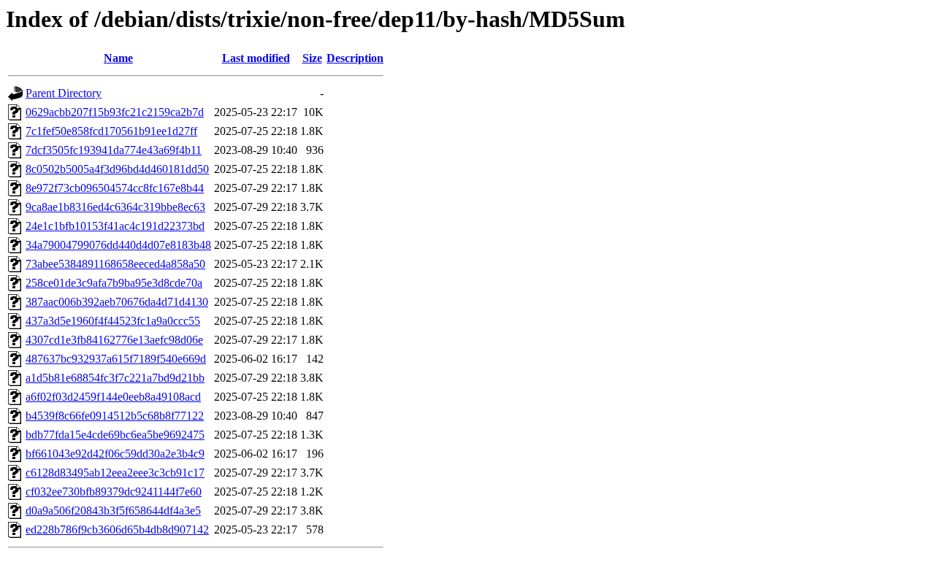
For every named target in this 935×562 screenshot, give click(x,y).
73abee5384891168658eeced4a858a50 (115, 264)
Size (312, 58)
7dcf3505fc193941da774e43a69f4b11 (114, 150)
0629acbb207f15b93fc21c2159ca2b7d (115, 112)
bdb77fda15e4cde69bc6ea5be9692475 (115, 434)
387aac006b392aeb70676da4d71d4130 (117, 302)
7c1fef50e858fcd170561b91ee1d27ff (111, 131)
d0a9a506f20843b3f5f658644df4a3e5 (113, 510)
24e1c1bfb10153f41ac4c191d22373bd (115, 226)
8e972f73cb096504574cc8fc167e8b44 (115, 188)
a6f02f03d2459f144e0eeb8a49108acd (113, 396)
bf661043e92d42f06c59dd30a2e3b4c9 (115, 453)
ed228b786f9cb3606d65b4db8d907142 (117, 529)
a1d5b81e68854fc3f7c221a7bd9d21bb (115, 378)
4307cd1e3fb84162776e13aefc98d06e (114, 340)
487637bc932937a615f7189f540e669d (116, 359)
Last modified (256, 58)
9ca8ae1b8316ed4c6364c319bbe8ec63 (115, 207)
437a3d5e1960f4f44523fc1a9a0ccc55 (113, 321)
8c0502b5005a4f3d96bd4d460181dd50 (117, 169)
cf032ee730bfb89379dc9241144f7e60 (114, 491)
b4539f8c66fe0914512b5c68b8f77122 (115, 415)
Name (118, 58)
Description (355, 58)
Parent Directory (64, 93)
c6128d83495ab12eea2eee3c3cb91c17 (115, 472)
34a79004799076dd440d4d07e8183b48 (118, 245)
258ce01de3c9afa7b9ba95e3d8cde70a (114, 283)
